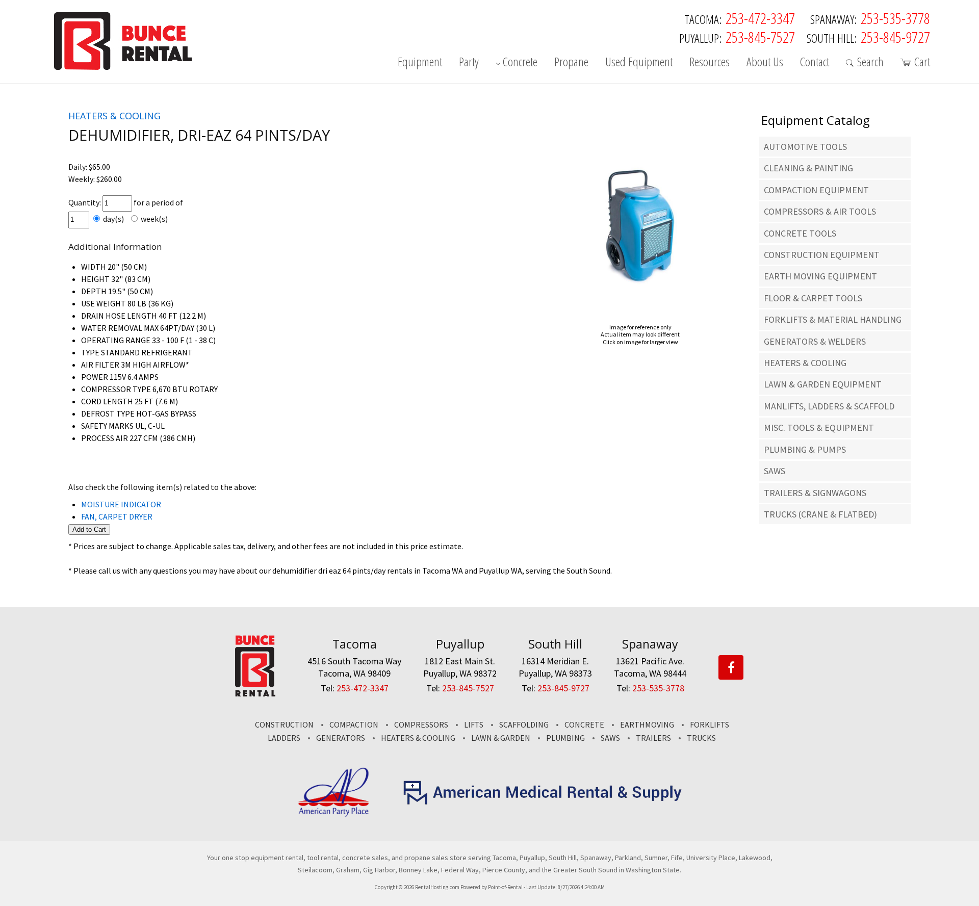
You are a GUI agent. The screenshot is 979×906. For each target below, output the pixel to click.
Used (639, 63)
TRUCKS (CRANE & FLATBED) (820, 514)
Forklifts (709, 724)
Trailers (653, 738)
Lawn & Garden (500, 738)
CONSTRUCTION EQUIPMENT (822, 255)
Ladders (284, 738)
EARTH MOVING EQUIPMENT (820, 276)
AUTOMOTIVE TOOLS (805, 146)
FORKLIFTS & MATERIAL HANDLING (832, 319)
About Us (764, 63)
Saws (610, 738)
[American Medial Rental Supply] (543, 802)
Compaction (353, 724)
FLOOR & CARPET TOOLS (813, 298)
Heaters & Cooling (418, 738)
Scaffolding (524, 724)
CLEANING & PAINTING (808, 168)
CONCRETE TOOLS (800, 233)
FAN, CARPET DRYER (116, 516)
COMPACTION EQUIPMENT (816, 190)
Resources (709, 63)
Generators (340, 738)
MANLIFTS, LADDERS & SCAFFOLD (829, 406)
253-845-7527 (760, 37)
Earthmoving (647, 724)
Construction (284, 724)
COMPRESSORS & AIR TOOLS (820, 211)
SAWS (774, 471)
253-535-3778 (895, 18)
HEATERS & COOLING (805, 363)
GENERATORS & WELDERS (815, 341)
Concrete (520, 63)
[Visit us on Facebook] (730, 668)
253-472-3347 (760, 18)
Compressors (421, 724)
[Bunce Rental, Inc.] (255, 693)
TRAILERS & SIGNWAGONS (815, 493)
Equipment (420, 63)
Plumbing (565, 738)
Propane (571, 63)
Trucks (701, 738)
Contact (814, 63)
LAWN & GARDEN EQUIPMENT (823, 384)
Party (469, 63)
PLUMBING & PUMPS (805, 449)
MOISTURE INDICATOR (121, 504)
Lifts (473, 724)
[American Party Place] (333, 815)
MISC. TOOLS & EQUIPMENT (819, 427)
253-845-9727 (895, 37)
